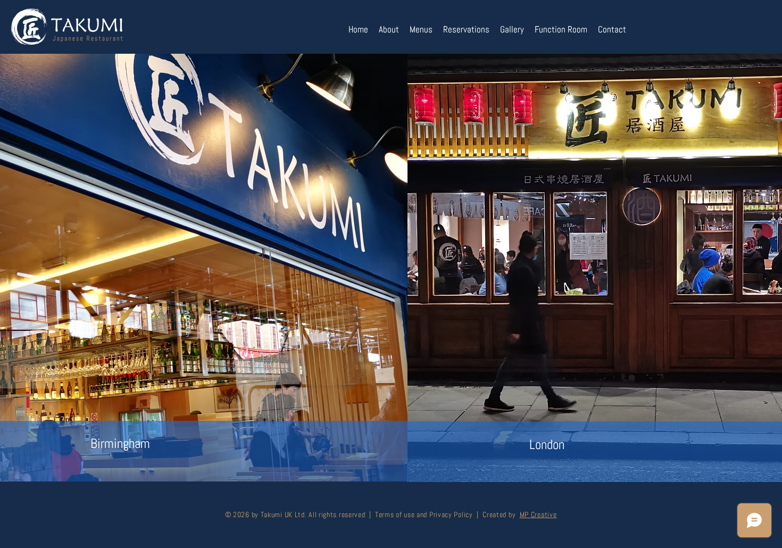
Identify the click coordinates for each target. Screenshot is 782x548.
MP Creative (538, 514)
